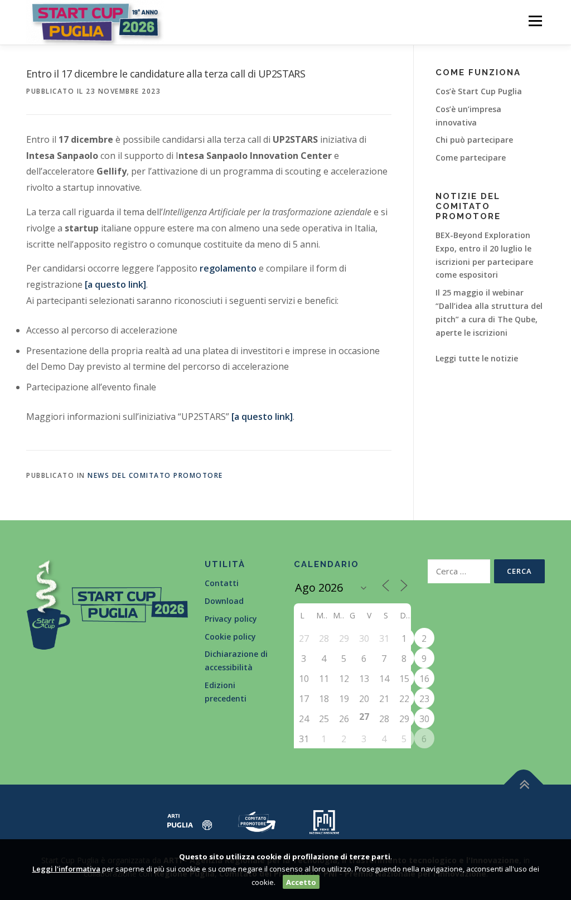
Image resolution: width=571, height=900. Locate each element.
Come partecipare (470, 157)
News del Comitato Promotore (155, 475)
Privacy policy (231, 618)
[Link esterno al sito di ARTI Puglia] (189, 821)
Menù (535, 21)
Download (224, 601)
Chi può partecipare (474, 139)
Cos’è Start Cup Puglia (478, 91)
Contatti (222, 583)
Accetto (301, 882)
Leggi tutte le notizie (476, 358)
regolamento (228, 268)
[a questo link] (115, 284)
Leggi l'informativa (66, 869)
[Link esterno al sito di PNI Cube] (324, 821)
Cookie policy (230, 636)
